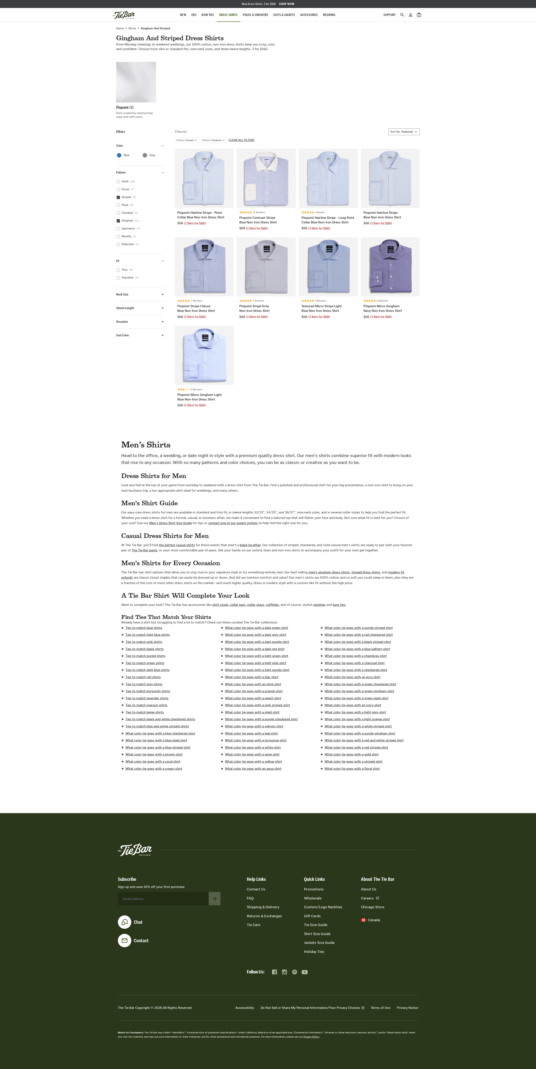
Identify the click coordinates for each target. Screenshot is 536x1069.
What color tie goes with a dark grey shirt (255, 635)
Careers (367, 898)
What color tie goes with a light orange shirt (357, 719)
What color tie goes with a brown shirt (154, 754)
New (183, 15)
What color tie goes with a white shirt (253, 747)
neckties (319, 605)
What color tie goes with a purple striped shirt (359, 628)
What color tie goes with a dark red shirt (255, 649)
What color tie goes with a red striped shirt (356, 747)
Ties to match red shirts (143, 677)
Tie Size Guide (315, 925)
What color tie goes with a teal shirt (251, 733)
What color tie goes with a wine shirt (252, 754)
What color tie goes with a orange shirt (254, 691)
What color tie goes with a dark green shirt (256, 628)
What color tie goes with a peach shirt (253, 698)
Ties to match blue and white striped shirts (157, 726)
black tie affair (250, 545)
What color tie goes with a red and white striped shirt (364, 740)
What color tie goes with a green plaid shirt (356, 698)
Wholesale (312, 898)
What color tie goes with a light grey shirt (355, 712)
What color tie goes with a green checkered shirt (360, 684)
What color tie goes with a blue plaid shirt (156, 740)
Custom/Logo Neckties (323, 907)
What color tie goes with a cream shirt (153, 769)
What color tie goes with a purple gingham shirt (360, 733)
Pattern (121, 173)
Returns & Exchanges (264, 916)
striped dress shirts (365, 572)
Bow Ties (208, 15)
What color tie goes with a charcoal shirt (355, 663)
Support (389, 15)
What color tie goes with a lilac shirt (251, 677)
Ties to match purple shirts (145, 656)
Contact (141, 940)
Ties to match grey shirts (143, 684)
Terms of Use (380, 1008)
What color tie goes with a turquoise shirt (256, 740)
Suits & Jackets (284, 15)
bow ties (339, 605)
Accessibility (244, 1008)
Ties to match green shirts (144, 663)
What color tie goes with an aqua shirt (253, 769)
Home (120, 28)
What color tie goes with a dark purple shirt (257, 642)
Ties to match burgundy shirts (147, 691)
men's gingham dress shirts (329, 572)
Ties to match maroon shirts (146, 705)
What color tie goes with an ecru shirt (352, 677)
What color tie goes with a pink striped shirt (257, 705)
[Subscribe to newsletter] (214, 898)
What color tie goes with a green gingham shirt (359, 691)
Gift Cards (312, 916)
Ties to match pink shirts (143, 642)
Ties (194, 15)
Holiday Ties (314, 951)
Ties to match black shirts (144, 649)
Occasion (122, 322)
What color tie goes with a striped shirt (354, 761)
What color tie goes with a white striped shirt (358, 726)
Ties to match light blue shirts (147, 635)
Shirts (132, 28)
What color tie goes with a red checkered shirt (359, 635)
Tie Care (253, 925)
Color (119, 146)
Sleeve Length (125, 308)
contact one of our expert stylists (233, 523)
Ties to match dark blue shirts (147, 670)
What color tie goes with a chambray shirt (356, 656)
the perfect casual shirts (177, 545)
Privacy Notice (407, 1008)
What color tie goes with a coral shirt (152, 761)
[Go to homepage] (124, 15)
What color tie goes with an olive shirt (253, 684)
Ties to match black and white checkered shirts (160, 719)
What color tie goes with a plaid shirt (252, 712)
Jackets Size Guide (319, 942)
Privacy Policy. (311, 1036)
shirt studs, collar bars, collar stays (238, 605)
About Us (368, 889)
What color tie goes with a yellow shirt (253, 761)
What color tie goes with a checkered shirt (356, 670)
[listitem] (136, 90)
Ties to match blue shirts (143, 628)
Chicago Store (372, 907)
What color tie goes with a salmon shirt (254, 726)
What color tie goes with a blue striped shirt (158, 747)
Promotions (314, 889)
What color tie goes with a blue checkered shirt (160, 733)
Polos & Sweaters (255, 15)
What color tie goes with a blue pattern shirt (357, 649)
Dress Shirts (228, 15)
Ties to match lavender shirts (147, 698)
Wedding (329, 15)
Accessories (309, 15)
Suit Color (122, 335)
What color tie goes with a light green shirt (256, 656)
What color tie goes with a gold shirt (352, 754)
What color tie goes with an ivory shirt (353, 705)
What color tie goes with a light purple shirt (257, 670)
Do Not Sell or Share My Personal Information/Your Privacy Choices (310, 1008)
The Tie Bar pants (144, 550)
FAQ (250, 898)
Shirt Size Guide (317, 934)
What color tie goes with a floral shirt (352, 769)
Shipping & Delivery (263, 907)
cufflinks (272, 605)
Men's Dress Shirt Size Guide (170, 523)
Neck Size (122, 294)
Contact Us (256, 889)
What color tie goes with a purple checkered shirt (261, 719)
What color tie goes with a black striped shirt (358, 642)
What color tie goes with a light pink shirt (255, 663)
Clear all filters (242, 140)
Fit (117, 261)
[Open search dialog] (402, 15)
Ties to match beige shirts (144, 712)
